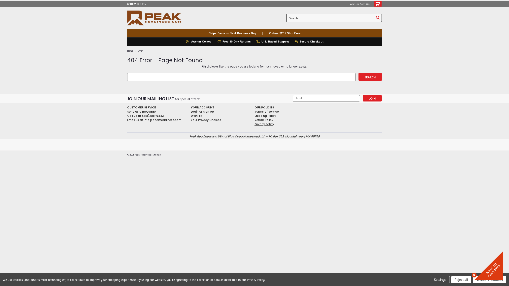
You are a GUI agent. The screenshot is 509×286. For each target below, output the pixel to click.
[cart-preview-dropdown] (377, 4)
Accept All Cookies (489, 279)
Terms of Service (266, 112)
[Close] (473, 274)
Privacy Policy (264, 124)
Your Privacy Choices (206, 120)
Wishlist (196, 116)
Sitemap (157, 154)
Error (140, 50)
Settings (440, 279)
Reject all (461, 279)
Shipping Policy (265, 116)
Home (130, 50)
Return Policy (263, 120)
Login (352, 4)
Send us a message (141, 112)
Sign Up (365, 4)
